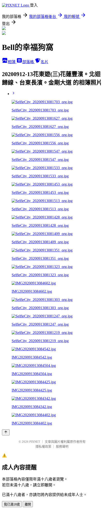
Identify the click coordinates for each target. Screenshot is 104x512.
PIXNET (34, 441)
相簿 (12, 62)
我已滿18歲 (12, 504)
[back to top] (6, 432)
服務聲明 (62, 446)
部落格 (28, 62)
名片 (44, 62)
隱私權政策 (43, 446)
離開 (28, 504)
